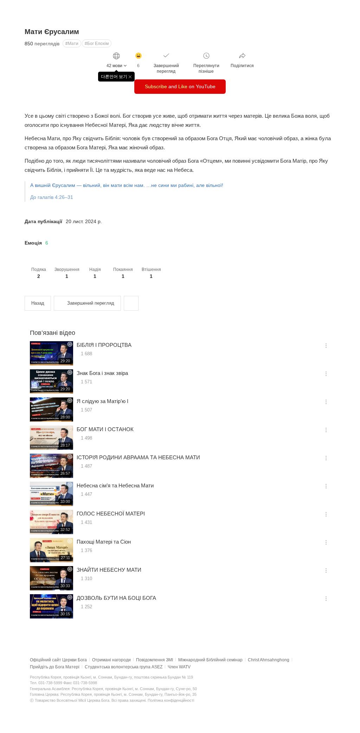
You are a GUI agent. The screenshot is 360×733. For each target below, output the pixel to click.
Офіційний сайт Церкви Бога (58, 659)
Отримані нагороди (111, 659)
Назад (37, 303)
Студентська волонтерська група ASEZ (123, 666)
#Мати (71, 43)
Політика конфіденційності (171, 700)
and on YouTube (180, 86)
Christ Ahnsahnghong (268, 659)
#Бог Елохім (97, 43)
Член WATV (179, 666)
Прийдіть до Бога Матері (54, 666)
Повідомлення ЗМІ (154, 659)
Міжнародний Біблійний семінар (210, 659)
